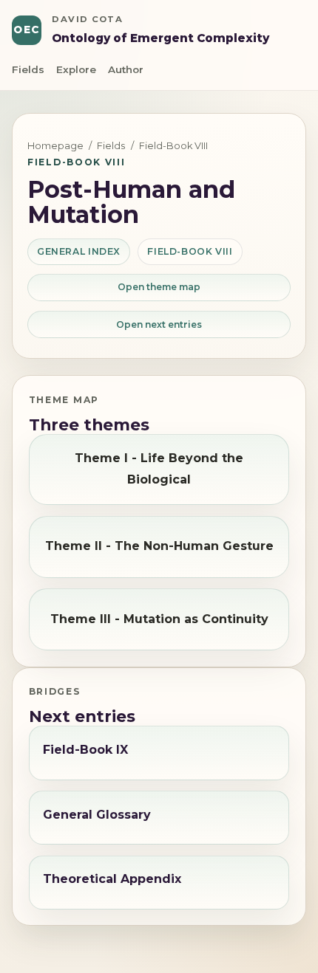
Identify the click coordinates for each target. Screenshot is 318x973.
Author (125, 69)
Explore (76, 69)
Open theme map (159, 286)
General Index (79, 251)
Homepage (55, 145)
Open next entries (159, 324)
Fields (28, 69)
